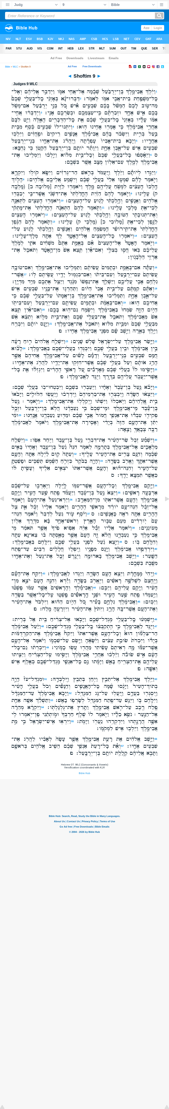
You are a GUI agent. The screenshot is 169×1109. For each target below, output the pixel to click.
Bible (7, 66)
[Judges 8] (5, 509)
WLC (15, 66)
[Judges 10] (163, 509)
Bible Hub (84, 773)
